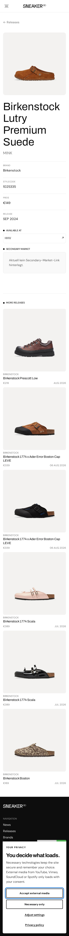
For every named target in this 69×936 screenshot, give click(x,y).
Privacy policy (34, 925)
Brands (8, 837)
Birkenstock (12, 170)
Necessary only (34, 904)
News (7, 825)
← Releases (11, 22)
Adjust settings (34, 915)
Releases (9, 831)
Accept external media (34, 893)
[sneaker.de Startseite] (34, 6)
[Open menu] (6, 6)
